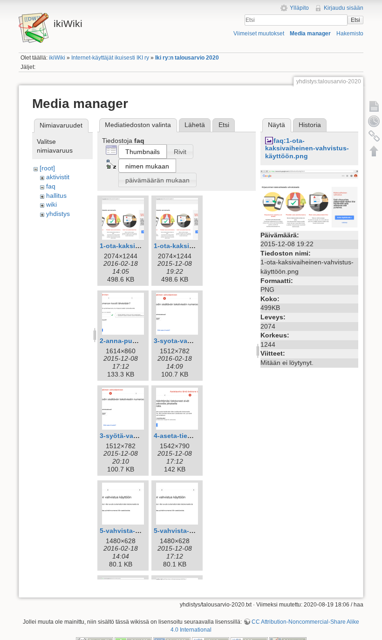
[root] (47, 168)
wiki (51, 204)
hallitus (56, 195)
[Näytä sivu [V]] (374, 106)
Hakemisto (349, 33)
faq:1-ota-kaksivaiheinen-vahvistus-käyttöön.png (307, 148)
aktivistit (57, 177)
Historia (310, 124)
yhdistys (58, 213)
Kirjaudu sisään (343, 8)
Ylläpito (299, 8)
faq (50, 186)
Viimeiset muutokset (258, 33)
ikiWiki (57, 57)
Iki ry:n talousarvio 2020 (187, 57)
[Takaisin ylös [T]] (374, 150)
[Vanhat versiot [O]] (374, 121)
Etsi (355, 20)
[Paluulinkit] (374, 135)
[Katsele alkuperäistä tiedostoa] (309, 198)
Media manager (310, 33)
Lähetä (194, 124)
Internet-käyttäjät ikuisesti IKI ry (110, 57)
